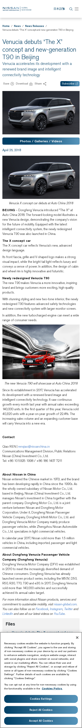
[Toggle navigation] (77, 9)
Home (6, 26)
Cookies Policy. (52, 688)
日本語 (58, 8)
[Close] (77, 637)
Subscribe (68, 83)
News (17, 26)
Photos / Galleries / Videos (41, 141)
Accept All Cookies (41, 720)
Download (22, 83)
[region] (41, 680)
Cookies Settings (41, 698)
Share (38, 83)
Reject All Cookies (40, 709)
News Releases (34, 26)
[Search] (70, 9)
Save (6, 83)
